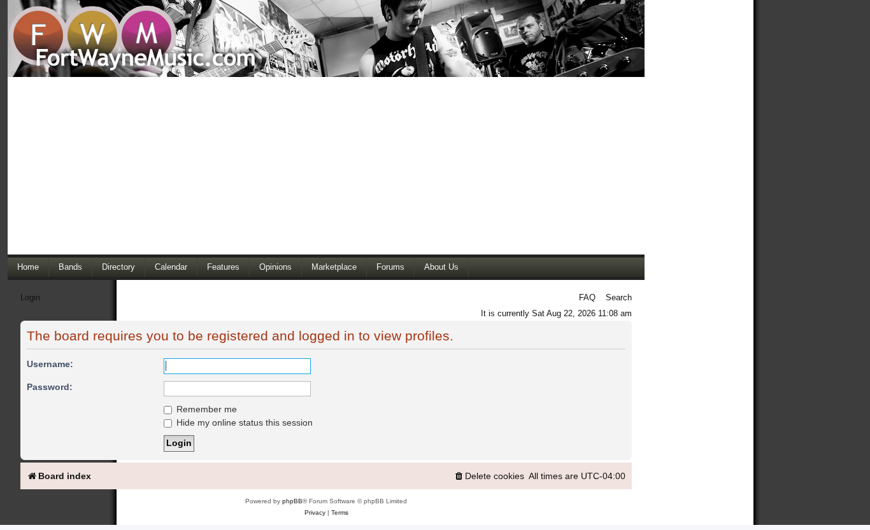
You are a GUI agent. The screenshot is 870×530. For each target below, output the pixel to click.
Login (30, 297)
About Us (441, 267)
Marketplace (334, 267)
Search (619, 297)
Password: (50, 387)
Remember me (205, 409)
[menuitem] (488, 476)
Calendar (171, 267)
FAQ (587, 297)
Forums (390, 267)
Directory (118, 267)
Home (28, 267)
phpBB (292, 501)
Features (223, 267)
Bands (70, 267)
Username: (50, 364)
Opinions (275, 267)
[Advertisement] (326, 165)
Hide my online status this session (243, 422)
